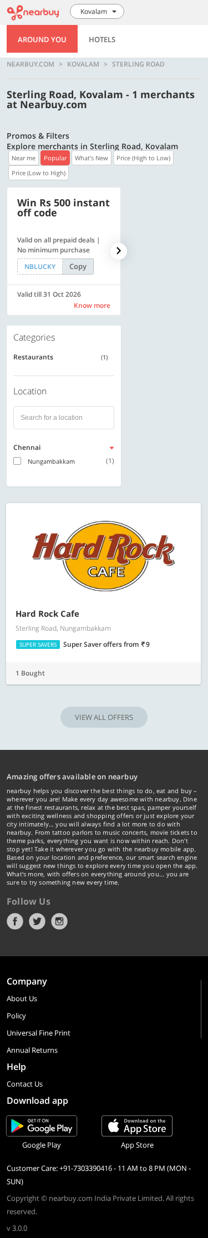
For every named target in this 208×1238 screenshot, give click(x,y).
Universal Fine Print (38, 1033)
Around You (42, 39)
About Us (22, 998)
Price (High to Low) (143, 158)
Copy (78, 266)
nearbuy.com (30, 64)
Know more (92, 305)
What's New (91, 158)
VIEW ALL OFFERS (104, 717)
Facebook (15, 921)
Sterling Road (138, 64)
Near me (23, 158)
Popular (55, 158)
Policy (16, 1016)
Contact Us (25, 1084)
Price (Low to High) (38, 173)
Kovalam (83, 64)
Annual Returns (32, 1050)
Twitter (37, 921)
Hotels (102, 39)
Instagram (59, 921)
